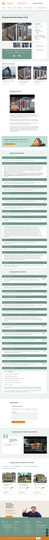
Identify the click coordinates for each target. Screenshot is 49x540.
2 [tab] (24, 455)
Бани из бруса (28, 527)
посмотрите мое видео (32, 235)
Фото (14, 7)
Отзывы (15, 527)
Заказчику (19, 7)
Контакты (29, 7)
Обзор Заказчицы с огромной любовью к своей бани (13, 440)
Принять (38, 538)
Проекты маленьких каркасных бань (31, 466)
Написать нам (9, 516)
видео (6, 208)
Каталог (4, 7)
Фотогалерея (16, 524)
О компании (16, 521)
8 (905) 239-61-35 (37, 3)
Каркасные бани (6, 466)
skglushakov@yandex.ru (11, 510)
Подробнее (6, 492)
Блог (25, 7)
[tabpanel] (24, 444)
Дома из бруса (28, 524)
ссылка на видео (28, 293)
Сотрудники (16, 531)
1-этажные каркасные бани (17, 466)
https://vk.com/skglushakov (11, 513)
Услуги (10, 7)
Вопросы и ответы (17, 529)
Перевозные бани (28, 531)
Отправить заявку (40, 46)
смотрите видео (30, 183)
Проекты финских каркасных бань (9, 468)
